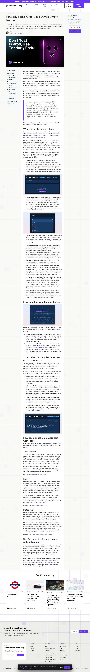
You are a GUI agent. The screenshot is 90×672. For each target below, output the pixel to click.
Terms (81, 668)
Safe (10, 96)
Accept (67, 667)
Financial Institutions (50, 648)
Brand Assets (78, 653)
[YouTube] (72, 668)
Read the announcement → (68, 1)
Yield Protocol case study (38, 474)
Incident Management (50, 655)
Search (68, 6)
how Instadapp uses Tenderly (44, 534)
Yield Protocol (12, 93)
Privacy (77, 668)
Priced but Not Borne (12, 596)
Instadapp (11, 98)
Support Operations (49, 661)
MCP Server (63, 657)
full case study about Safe (39, 505)
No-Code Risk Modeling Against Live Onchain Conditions (33, 597)
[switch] (61, 4)
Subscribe (20, 654)
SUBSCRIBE (75, 31)
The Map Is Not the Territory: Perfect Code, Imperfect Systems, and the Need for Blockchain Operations (54, 600)
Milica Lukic (13, 32)
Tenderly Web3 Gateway (46, 562)
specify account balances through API (47, 256)
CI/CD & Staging (49, 657)
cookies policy (24, 668)
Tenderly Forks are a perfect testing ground (44, 77)
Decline (61, 667)
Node (31, 653)
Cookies (86, 668)
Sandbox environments (50, 659)
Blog (61, 648)
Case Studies (45, 5)
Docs (55, 4)
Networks (47, 650)
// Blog (19, 5)
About (76, 646)
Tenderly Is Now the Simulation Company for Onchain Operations (75, 597)
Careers (77, 648)
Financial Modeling (49, 653)
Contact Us (77, 650)
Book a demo (78, 5)
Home (27, 4)
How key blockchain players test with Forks (12, 89)
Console (32, 648)
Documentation (63, 653)
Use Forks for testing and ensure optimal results (12, 103)
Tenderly (9, 591)
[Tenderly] (7, 668)
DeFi (46, 646)
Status (61, 661)
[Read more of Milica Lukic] (8, 32)
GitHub (61, 659)
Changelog (36, 4)
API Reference (63, 655)
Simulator (32, 646)
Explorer (74, 631)
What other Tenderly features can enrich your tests (12, 83)
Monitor (32, 650)
